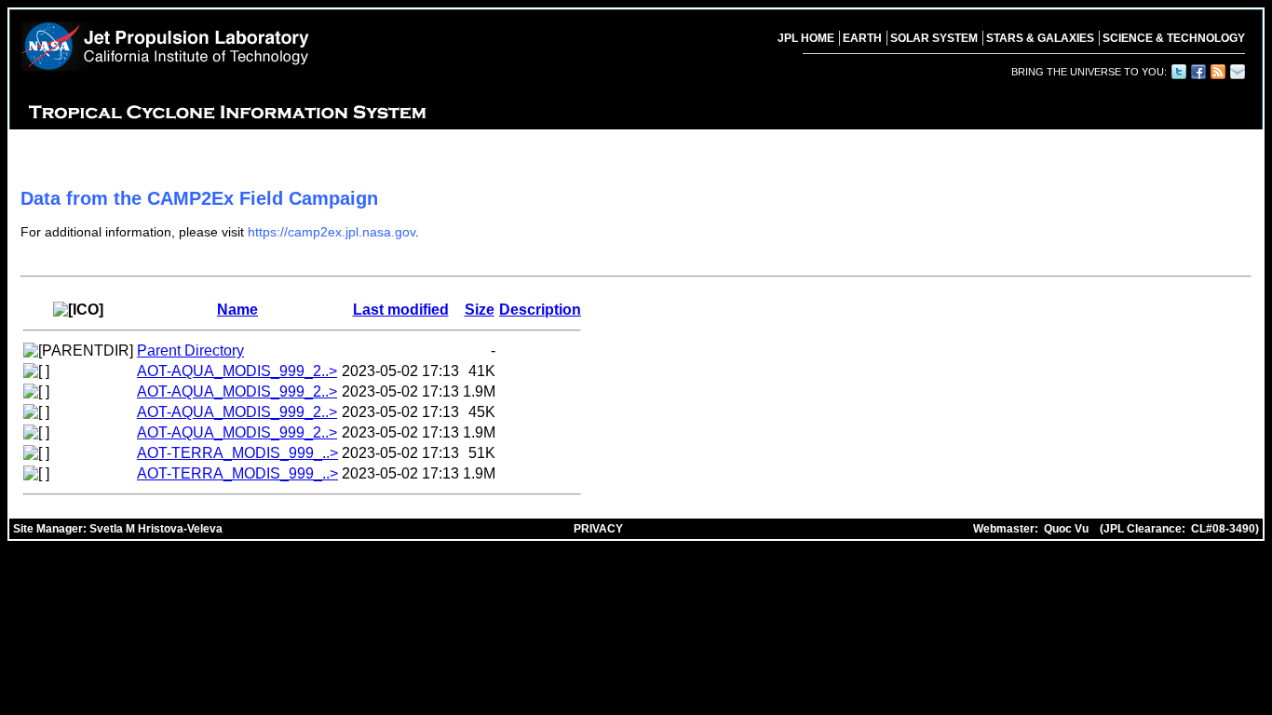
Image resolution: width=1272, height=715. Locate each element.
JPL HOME (806, 38)
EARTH (862, 38)
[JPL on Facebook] (1197, 71)
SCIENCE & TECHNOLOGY (1174, 38)
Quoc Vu (1066, 528)
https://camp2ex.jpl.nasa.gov (331, 231)
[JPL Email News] (1236, 71)
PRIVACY (598, 528)
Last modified (401, 309)
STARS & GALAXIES (1040, 38)
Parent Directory (190, 350)
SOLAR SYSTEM (934, 38)
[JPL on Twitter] (1178, 71)
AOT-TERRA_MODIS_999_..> (237, 453)
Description (540, 309)
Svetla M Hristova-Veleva (156, 528)
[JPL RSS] (1217, 71)
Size (479, 309)
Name (237, 309)
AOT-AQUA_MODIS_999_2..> (237, 371)
